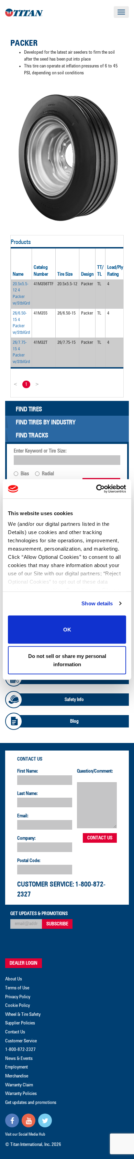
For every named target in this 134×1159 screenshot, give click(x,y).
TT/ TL (100, 271)
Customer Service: (45, 884)
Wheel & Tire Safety (23, 1014)
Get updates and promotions (30, 1102)
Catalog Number (41, 271)
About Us (13, 979)
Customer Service (21, 1041)
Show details (97, 603)
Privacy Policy (17, 997)
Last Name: (27, 793)
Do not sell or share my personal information (67, 660)
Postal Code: (29, 860)
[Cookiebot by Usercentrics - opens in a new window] (96, 489)
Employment (16, 1067)
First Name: (27, 771)
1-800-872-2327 (20, 1049)
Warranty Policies (21, 1093)
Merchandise (16, 1076)
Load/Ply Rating (115, 271)
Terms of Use (17, 988)
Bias (25, 473)
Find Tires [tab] (29, 409)
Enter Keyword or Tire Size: (40, 451)
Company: (26, 838)
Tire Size (64, 274)
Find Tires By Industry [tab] (46, 422)
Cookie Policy (17, 1005)
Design (87, 274)
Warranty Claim (19, 1085)
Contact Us (29, 759)
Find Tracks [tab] (32, 436)
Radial (48, 473)
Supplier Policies (20, 1023)
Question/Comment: (95, 771)
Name (18, 274)
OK (67, 629)
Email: (23, 816)
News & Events (19, 1058)
